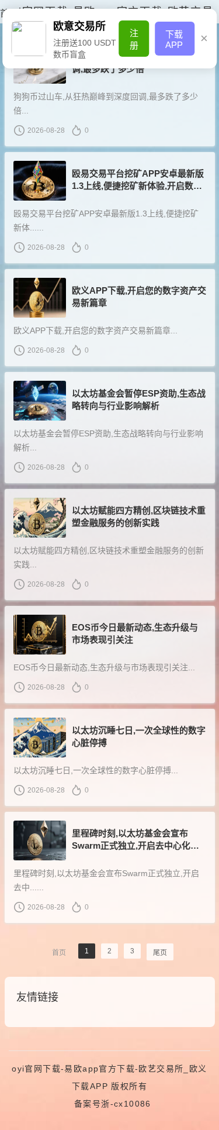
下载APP (174, 39)
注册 (134, 39)
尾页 (160, 953)
